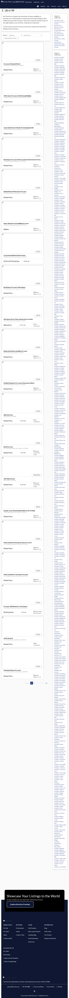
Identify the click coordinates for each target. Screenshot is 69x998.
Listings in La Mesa (59, 369)
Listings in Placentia (59, 574)
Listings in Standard (59, 747)
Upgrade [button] (43, 6)
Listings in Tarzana (59, 757)
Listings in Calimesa (59, 144)
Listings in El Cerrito (59, 259)
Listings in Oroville (59, 531)
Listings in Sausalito (59, 707)
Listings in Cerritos (59, 165)
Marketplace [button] (28, 2)
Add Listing (6, 954)
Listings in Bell (58, 109)
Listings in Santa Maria (60, 699)
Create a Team (20, 935)
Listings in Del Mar (59, 235)
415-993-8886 (26, 986)
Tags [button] (48, 6)
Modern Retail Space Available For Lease (15, 351)
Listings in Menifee (59, 448)
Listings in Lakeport (59, 395)
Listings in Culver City (60, 223)
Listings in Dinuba (58, 242)
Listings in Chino (58, 171)
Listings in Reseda (59, 613)
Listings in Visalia (58, 806)
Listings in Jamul (58, 358)
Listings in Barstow (59, 102)
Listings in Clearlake (59, 198)
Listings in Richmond (59, 616)
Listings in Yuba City (59, 860)
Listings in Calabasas (59, 143)
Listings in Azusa (58, 96)
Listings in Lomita (58, 411)
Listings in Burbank (59, 134)
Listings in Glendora (59, 307)
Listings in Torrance (59, 774)
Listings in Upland (58, 789)
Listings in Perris (58, 563)
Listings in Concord (59, 210)
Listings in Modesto (59, 462)
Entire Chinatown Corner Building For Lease (16, 223)
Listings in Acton (58, 60)
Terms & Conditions (38, 986)
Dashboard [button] (36, 2)
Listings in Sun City (59, 752)
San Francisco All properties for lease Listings (59, 22)
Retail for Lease (8, 447)
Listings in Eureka (58, 270)
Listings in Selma (58, 714)
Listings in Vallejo (58, 793)
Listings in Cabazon (59, 141)
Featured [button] (53, 6)
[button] (38, 6)
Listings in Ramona (59, 586)
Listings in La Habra (59, 368)
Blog (45, 928)
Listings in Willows (59, 850)
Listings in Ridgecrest (60, 618)
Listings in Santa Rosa (60, 704)
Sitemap (60, 986)
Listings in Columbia (59, 205)
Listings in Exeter (58, 272)
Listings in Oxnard (59, 532)
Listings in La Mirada (59, 371)
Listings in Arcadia (59, 82)
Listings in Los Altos (59, 418)
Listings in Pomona (59, 579)
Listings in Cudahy (59, 222)
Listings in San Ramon (60, 682)
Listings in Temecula (59, 759)
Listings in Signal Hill (59, 725)
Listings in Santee (59, 705)
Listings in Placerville (59, 576)
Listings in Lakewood (59, 398)
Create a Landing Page (9, 961)
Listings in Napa (58, 492)
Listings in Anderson (59, 77)
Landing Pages (32, 935)
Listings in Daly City (59, 228)
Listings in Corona (59, 212)
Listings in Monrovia (59, 465)
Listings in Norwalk (59, 519)
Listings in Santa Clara (60, 690)
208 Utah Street (8, 415)
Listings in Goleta (58, 311)
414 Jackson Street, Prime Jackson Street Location (18, 319)
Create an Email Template (10, 958)
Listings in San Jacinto (60, 658)
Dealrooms (31, 942)
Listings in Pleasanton (60, 578)
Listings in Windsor (59, 853)
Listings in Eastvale (59, 254)
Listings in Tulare (58, 776)
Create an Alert (7, 938)
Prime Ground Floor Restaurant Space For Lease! (18, 542)
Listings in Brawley (59, 128)
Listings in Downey (59, 243)
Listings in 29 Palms (59, 57)
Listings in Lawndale (59, 401)
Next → (47, 683)
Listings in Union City (59, 788)
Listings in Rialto (58, 615)
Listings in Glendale (59, 306)
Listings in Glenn (58, 309)
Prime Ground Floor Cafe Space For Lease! (16, 574)
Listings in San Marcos (60, 673)
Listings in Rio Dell (59, 620)
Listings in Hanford (59, 324)
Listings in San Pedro (59, 678)
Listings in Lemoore (59, 403)
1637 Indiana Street (9, 479)
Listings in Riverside (59, 621)
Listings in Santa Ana (59, 685)
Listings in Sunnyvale (59, 754)
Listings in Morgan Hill (60, 482)
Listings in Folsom (58, 274)
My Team (6, 951)
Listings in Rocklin (59, 623)
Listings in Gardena (59, 299)
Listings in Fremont (59, 287)
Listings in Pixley (58, 573)
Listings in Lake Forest (60, 393)
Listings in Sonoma (59, 729)
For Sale (5, 928)
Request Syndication (50, 938)
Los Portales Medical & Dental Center (14, 255)
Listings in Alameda (59, 65)
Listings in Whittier (59, 848)
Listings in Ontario (59, 524)
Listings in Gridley (59, 319)
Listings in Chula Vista (60, 180)
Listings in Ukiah (58, 786)
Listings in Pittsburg (59, 571)
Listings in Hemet (58, 332)
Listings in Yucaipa (59, 862)
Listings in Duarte (58, 245)
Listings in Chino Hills (59, 173)
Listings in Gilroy (58, 304)
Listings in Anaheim (59, 72)
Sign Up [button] (64, 6)
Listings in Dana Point (60, 230)
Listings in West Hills (59, 830)
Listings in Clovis (58, 200)
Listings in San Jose (59, 662)
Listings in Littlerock (59, 408)
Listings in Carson (59, 159)
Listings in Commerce (59, 207)
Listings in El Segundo (60, 262)
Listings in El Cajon (59, 255)
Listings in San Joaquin (60, 660)
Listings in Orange (59, 526)
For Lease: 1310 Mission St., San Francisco (15, 606)
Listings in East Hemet (60, 249)
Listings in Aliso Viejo (59, 69)
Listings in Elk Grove (59, 264)
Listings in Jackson (59, 354)
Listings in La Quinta (59, 373)
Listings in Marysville (59, 443)
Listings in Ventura (59, 801)
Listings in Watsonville (60, 825)
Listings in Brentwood (60, 131)
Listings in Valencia (59, 791)
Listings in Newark (59, 500)
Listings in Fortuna (59, 282)
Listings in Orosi (58, 529)
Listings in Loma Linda (60, 410)
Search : (5, 35)
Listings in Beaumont (59, 107)
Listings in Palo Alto (59, 547)
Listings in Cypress (59, 227)
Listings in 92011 (58, 59)
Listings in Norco (58, 509)
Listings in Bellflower (59, 114)
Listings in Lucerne (59, 425)
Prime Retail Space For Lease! (12, 670)
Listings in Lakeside (59, 396)
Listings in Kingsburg (59, 366)
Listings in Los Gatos (59, 423)
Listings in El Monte (59, 260)
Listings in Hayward (59, 329)
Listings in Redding (59, 605)
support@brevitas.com (13, 986)
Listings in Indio (58, 348)
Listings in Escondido (59, 269)
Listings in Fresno (58, 292)
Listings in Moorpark (59, 474)
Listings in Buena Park (60, 133)
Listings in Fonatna (59, 275)
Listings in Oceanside (59, 522)
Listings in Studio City (60, 751)
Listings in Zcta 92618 (60, 867)
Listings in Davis (58, 233)
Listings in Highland (59, 336)
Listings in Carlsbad (59, 154)
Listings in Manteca (59, 435)
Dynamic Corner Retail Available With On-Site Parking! (19, 510)
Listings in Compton (59, 208)
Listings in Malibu (58, 430)
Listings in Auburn (59, 94)
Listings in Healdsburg (60, 331)
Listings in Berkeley (59, 117)
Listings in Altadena (59, 70)
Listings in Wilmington (60, 851)
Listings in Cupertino (59, 225)
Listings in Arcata (58, 84)
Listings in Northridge (60, 517)
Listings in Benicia (59, 116)
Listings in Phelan (58, 566)
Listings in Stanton (59, 749)
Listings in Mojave (59, 463)
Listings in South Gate (60, 736)
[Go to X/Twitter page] (34, 991)
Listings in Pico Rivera (60, 568)
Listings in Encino (58, 267)
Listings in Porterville (59, 581)
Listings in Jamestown (60, 356)
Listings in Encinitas (59, 265)
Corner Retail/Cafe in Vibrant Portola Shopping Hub (19, 127)
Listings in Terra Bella (59, 764)
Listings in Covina (58, 220)
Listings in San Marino (60, 675)
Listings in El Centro (59, 257)
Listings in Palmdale (59, 546)
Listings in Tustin (58, 778)
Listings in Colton (58, 203)
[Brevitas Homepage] (34, 921)
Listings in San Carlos (59, 640)
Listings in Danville (59, 232)
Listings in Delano (58, 237)
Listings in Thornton (59, 767)
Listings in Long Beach (60, 413)
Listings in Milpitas (59, 457)
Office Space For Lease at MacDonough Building (17, 96)
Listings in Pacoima (59, 537)
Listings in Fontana (59, 277)
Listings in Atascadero (60, 92)
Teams (18, 931)
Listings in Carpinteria (60, 158)
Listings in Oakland (59, 521)
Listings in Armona (59, 86)
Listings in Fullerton (59, 294)
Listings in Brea (58, 129)
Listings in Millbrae (59, 455)
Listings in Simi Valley (59, 727)
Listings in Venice (58, 799)
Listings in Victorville (59, 804)
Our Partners (48, 935)
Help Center (47, 931)
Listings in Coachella (59, 201)
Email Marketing (33, 938)
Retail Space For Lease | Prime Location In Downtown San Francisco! (23, 159)
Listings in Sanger (58, 684)
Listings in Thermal (59, 766)
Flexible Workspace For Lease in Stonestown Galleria (19, 383)
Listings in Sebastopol (60, 712)
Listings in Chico (58, 170)
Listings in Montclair (59, 467)
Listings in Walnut (59, 816)
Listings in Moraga (59, 477)
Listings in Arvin (58, 91)
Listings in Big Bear (59, 123)
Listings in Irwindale (59, 353)
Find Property (32, 928)
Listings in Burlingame (60, 139)
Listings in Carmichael (60, 156)
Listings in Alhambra (59, 67)
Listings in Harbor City (60, 326)
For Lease (6, 931)
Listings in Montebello (60, 469)
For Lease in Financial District (12, 64)
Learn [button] (42, 2)
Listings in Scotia (58, 709)
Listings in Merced (59, 450)
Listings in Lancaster (59, 400)
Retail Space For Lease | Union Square (14, 287)
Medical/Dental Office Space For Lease (15, 191)
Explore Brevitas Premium (20, 904)
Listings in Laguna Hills (60, 378)
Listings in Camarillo (59, 148)
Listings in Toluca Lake (60, 773)
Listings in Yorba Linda (60, 858)
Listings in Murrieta (59, 490)
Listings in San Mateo (59, 677)
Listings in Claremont (59, 196)
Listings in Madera (59, 428)
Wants (5, 935)
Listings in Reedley (59, 611)
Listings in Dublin (58, 247)
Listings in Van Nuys (59, 798)
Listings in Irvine (58, 351)
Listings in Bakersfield (60, 97)
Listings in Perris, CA (59, 564)
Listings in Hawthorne (60, 327)
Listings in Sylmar (58, 756)
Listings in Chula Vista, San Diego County (58, 183)
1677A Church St (8, 638)
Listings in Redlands (59, 606)
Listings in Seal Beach (59, 710)
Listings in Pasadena (59, 554)
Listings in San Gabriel (60, 657)
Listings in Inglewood (59, 349)
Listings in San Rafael (59, 680)
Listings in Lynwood (59, 427)
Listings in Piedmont (59, 569)
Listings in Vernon (59, 803)
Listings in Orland (58, 527)
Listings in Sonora (58, 731)
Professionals (20, 928)
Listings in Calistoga (59, 146)
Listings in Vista (58, 808)
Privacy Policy (50, 986)
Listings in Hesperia (59, 334)
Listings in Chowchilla (59, 178)
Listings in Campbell (59, 149)
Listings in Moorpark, (59, 475)
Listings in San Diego (59, 645)
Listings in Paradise (59, 553)
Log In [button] (59, 6)
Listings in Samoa (58, 635)
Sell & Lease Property (34, 931)
